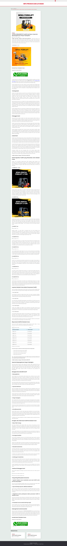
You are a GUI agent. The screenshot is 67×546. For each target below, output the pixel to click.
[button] (26, 329)
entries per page (17, 327)
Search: (30, 327)
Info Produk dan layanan (33, 4)
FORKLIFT (13, 32)
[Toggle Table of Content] (18, 45)
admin (18, 536)
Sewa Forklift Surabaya (16, 535)
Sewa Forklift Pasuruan (32, 535)
